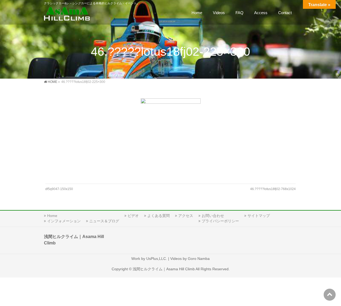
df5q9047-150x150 (59, 189)
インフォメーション (64, 221)
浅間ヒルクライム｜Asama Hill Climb (164, 269)
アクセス (185, 216)
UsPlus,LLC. (156, 258)
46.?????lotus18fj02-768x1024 (273, 189)
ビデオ (133, 216)
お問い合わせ (213, 216)
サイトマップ (258, 216)
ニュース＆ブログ (104, 221)
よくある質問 (158, 216)
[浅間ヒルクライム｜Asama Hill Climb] (67, 14)
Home (52, 216)
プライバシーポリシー (220, 221)
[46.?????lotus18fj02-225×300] (170, 138)
